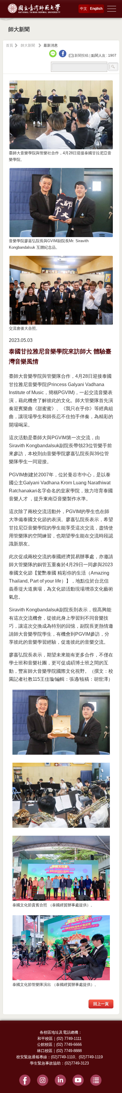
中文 (83, 9)
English (96, 9)
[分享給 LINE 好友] (53, 55)
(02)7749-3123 (77, 1063)
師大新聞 (28, 45)
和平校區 (45, 1038)
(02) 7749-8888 (69, 1050)
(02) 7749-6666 (69, 1044)
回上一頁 (101, 1004)
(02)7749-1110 (63, 1057)
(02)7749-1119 (91, 1057)
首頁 (9, 45)
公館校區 (44, 1044)
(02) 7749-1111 (69, 1038)
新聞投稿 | (82, 55)
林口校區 (44, 1050)
